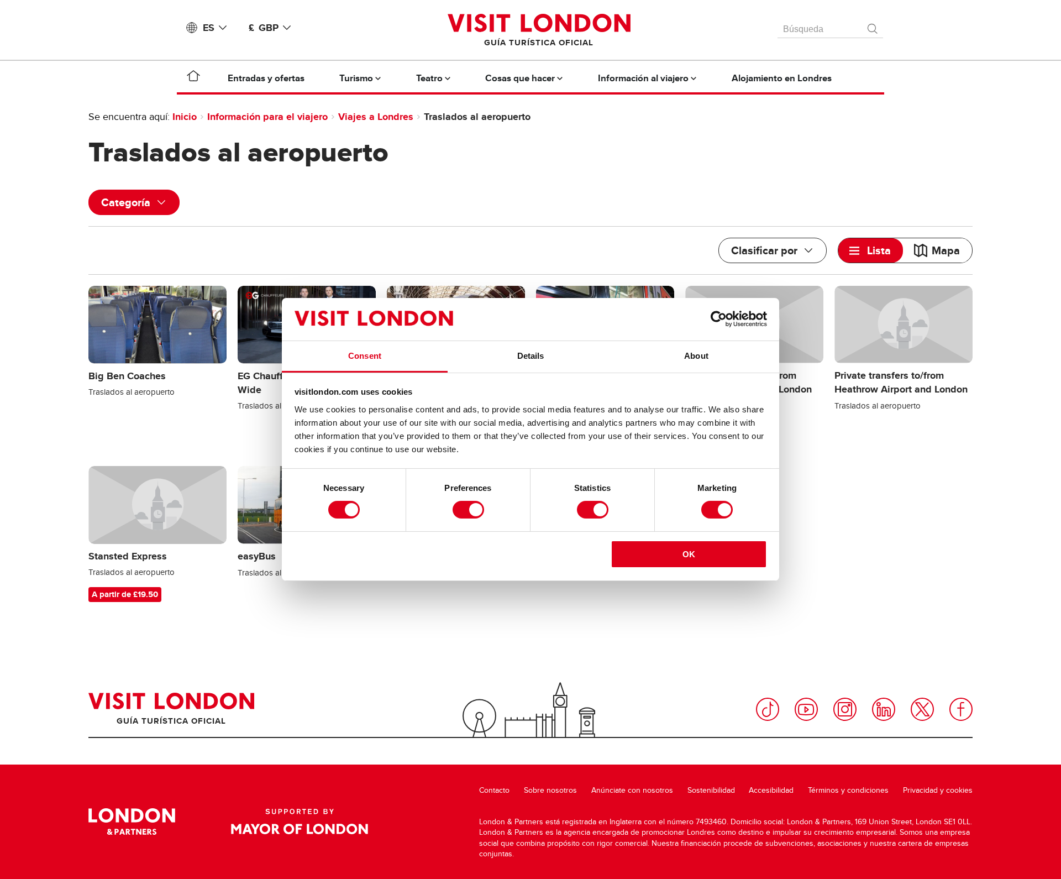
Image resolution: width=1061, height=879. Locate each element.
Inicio (184, 116)
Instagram (845, 709)
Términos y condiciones (848, 790)
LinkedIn (883, 709)
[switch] (468, 510)
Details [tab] (530, 355)
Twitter (922, 709)
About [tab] (696, 355)
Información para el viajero (267, 116)
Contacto (494, 790)
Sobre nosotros (550, 790)
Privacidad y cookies (938, 790)
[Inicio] (193, 77)
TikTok (767, 709)
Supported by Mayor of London (299, 821)
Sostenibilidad (711, 790)
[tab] (870, 250)
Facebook (961, 709)
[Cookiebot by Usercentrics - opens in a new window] (718, 319)
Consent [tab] (364, 355)
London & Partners (131, 821)
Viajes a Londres (375, 116)
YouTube (806, 709)
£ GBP (264, 27)
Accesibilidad (771, 790)
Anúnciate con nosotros (632, 790)
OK (688, 554)
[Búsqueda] (873, 26)
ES (208, 27)
